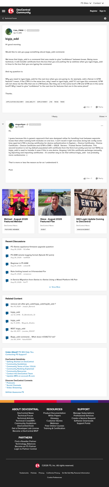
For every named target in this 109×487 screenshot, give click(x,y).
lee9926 (26, 258)
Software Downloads (83, 421)
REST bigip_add (18, 328)
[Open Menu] (105, 18)
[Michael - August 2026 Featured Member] (18, 202)
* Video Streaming (13, 387)
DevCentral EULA (25, 426)
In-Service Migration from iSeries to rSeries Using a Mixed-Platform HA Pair (44, 280)
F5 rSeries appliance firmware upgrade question (32, 247)
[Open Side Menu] (4, 11)
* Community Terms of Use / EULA (20, 366)
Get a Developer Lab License (25, 428)
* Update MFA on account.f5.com (20, 376)
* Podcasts (10, 383)
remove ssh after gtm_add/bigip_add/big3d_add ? (33, 304)
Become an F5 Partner (25, 446)
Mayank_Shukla (28, 323)
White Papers (54, 415)
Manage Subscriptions (83, 413)
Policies (34, 473)
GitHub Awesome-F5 (14, 392)
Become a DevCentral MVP (25, 431)
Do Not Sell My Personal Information (76, 473)
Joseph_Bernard (28, 307)
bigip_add (15, 312)
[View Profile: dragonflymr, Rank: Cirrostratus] (11, 125)
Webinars (54, 423)
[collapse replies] (3, 124)
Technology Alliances (25, 444)
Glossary (54, 418)
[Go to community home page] (19, 11)
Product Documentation (54, 413)
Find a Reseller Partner (25, 441)
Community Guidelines (25, 423)
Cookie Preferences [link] (54, 477)
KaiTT (25, 282)
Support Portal (83, 423)
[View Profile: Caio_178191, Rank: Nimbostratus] (8, 31)
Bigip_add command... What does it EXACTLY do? (33, 337)
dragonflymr (20, 124)
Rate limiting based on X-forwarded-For (28, 271)
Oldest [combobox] (103, 117)
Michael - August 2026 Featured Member (16, 220)
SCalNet (26, 249)
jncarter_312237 (28, 331)
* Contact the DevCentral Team (19, 373)
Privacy (41, 473)
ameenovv (27, 274)
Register (93, 11)
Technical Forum (11, 18)
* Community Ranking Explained (19, 369)
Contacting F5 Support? (16, 354)
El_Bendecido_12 (28, 315)
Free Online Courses (54, 426)
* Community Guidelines (16, 364)
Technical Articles (25, 418)
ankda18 (26, 266)
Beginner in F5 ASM (19, 263)
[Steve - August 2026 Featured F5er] (54, 202)
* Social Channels (13, 385)
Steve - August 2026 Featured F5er (51, 220)
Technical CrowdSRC (25, 421)
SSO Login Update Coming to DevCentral (90, 220)
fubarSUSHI (26, 340)
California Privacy (53, 473)
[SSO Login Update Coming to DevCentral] (90, 202)
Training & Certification (54, 428)
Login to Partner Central (25, 449)
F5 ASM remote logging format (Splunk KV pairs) (32, 255)
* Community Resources (15, 371)
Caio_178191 (18, 30)
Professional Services (84, 415)
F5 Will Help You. (19, 352)
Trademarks (24, 473)
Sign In (103, 11)
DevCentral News (10, 226)
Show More (56, 287)
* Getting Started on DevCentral (19, 361)
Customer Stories (54, 421)
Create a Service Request (83, 418)
